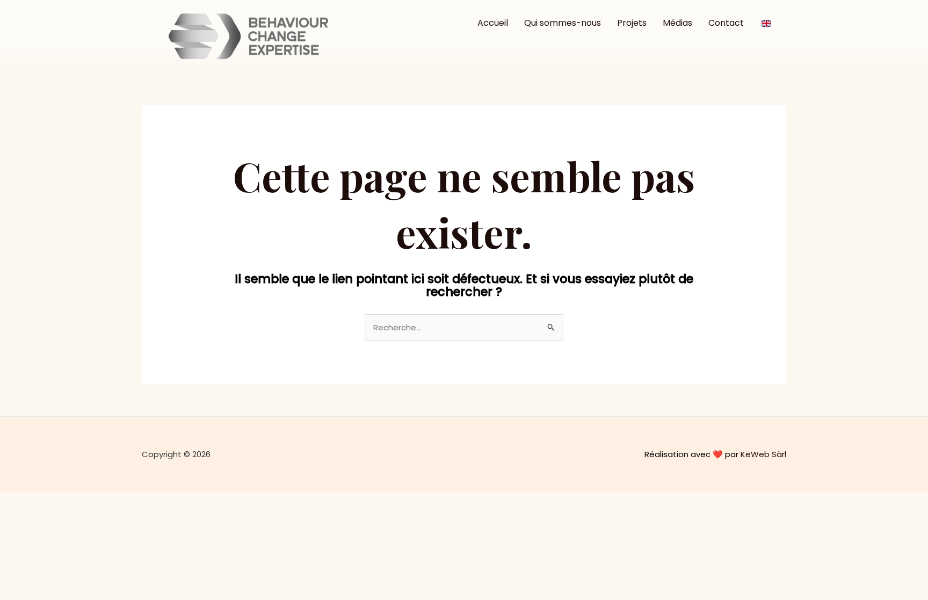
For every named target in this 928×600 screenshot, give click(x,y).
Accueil (492, 23)
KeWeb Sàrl (763, 454)
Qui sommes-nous (562, 23)
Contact (726, 23)
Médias (677, 23)
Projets (632, 23)
